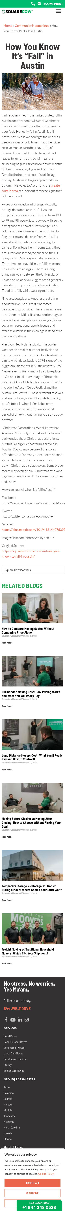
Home (8, 26)
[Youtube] (13, 1019)
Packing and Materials (16, 1059)
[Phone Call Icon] (33, 4)
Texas (7, 1087)
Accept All (32, 1183)
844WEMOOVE (17, 1008)
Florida (8, 1139)
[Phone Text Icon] (39, 4)
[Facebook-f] (6, 1019)
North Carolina (12, 1127)
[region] (32, 1179)
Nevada (8, 1133)
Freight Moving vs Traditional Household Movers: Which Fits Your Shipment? (28, 951)
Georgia (8, 1098)
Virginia (8, 1110)
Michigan (9, 1121)
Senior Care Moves (14, 1070)
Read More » (7, 642)
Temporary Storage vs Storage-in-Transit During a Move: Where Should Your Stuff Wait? (32, 888)
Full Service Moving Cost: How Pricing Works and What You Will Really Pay (31, 694)
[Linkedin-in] (20, 1019)
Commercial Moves (14, 1047)
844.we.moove (53, 4)
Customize (32, 1193)
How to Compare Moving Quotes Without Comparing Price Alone (28, 631)
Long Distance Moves (15, 1041)
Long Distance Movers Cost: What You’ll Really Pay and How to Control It (32, 757)
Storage (8, 1064)
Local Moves (10, 1036)
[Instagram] (26, 1019)
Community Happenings (32, 26)
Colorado (9, 1093)
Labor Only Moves (13, 1053)
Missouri (8, 1104)
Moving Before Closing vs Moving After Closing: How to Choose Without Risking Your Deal (31, 822)
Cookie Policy (46, 1173)
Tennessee (10, 1116)
